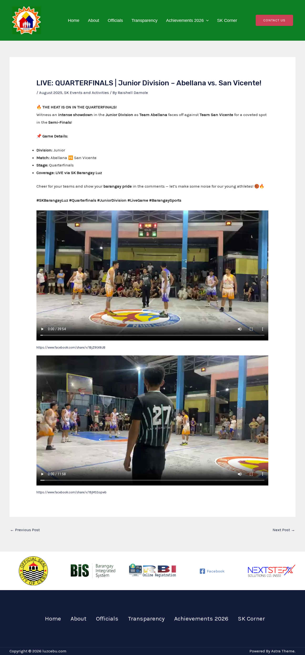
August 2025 (50, 92)
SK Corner (227, 20)
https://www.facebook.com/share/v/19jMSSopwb (71, 492)
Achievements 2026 (185, 20)
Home (73, 20)
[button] (206, 20)
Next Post (284, 529)
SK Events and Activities (86, 92)
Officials (115, 20)
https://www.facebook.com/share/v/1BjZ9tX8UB (70, 347)
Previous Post (25, 529)
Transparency (145, 20)
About (93, 20)
